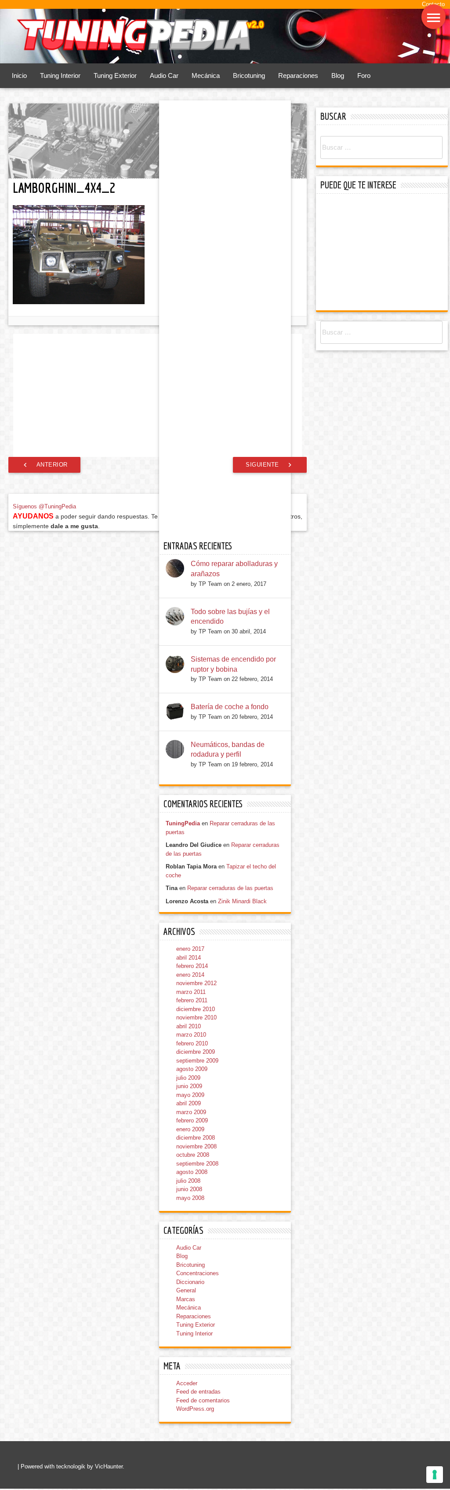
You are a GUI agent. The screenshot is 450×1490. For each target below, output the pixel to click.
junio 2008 (189, 1223)
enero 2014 (190, 1008)
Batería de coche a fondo (230, 740)
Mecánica (206, 76)
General (186, 1324)
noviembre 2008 (196, 1180)
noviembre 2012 (196, 1017)
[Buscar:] (381, 148)
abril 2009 (188, 1137)
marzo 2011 (191, 1026)
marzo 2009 (191, 1146)
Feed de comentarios (203, 1434)
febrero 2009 (192, 1155)
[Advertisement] (157, 395)
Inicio (19, 76)
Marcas (185, 1333)
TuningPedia (183, 857)
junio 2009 (189, 1120)
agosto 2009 (191, 1103)
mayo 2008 (190, 1232)
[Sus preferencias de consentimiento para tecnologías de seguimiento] (434, 1474)
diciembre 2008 (195, 1172)
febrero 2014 (192, 1000)
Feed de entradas (198, 1426)
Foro (363, 76)
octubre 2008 (192, 1189)
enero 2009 (190, 1163)
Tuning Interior (60, 76)
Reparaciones (298, 76)
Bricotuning (249, 76)
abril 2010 (188, 1060)
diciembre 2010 (195, 1043)
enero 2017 (190, 983)
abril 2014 (188, 991)
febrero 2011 (191, 1034)
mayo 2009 (190, 1129)
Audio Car (164, 76)
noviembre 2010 (196, 1052)
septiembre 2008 (197, 1197)
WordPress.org (195, 1443)
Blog (337, 76)
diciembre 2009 (195, 1086)
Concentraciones (197, 1307)
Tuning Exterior (115, 76)
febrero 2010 (192, 1077)
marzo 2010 (191, 1069)
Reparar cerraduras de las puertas (230, 922)
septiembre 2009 (197, 1094)
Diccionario (190, 1316)
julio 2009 (188, 1111)
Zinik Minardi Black (242, 935)
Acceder (186, 1417)
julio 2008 (188, 1214)
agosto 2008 (191, 1206)
